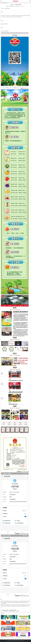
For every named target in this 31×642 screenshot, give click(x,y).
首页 (2, 2)
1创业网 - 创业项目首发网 (10, 6)
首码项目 (4, 2)
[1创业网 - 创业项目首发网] (0, 2)
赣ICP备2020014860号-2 (18, 640)
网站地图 (23, 640)
